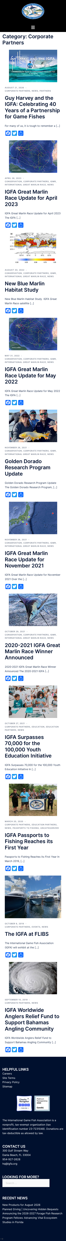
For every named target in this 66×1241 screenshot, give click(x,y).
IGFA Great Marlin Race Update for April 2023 (31, 198)
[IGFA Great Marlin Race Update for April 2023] (33, 156)
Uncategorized (49, 828)
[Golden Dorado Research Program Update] (33, 425)
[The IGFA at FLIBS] (33, 896)
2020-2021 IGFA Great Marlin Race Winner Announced (32, 651)
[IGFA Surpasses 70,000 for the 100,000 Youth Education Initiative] (33, 701)
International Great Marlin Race (25, 184)
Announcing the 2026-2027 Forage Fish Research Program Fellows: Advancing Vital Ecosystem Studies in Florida (32, 1218)
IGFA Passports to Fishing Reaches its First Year (29, 841)
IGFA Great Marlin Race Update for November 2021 (26, 559)
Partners (45, 91)
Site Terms (8, 1078)
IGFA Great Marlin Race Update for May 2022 (30, 375)
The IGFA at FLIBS (27, 934)
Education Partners (44, 824)
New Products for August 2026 (21, 1204)
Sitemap (7, 1086)
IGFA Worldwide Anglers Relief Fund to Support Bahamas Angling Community (32, 1019)
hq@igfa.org (9, 1163)
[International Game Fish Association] (32, 12)
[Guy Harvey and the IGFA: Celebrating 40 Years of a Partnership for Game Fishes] (33, 65)
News (35, 91)
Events (36, 927)
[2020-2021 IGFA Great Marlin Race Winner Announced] (33, 609)
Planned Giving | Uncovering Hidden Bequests (30, 1209)
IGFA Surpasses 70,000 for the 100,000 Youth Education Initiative (28, 746)
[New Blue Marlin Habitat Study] (33, 248)
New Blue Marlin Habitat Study (25, 286)
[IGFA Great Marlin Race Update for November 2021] (33, 517)
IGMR (53, 181)
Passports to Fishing (26, 828)
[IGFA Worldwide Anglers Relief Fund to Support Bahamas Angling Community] (33, 977)
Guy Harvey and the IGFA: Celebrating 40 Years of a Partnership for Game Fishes (32, 107)
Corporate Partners (17, 91)
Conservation (13, 181)
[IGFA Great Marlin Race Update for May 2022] (33, 333)
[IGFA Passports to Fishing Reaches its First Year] (33, 799)
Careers (7, 1073)
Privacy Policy (11, 1082)
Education (38, 727)
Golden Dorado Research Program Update (27, 467)
